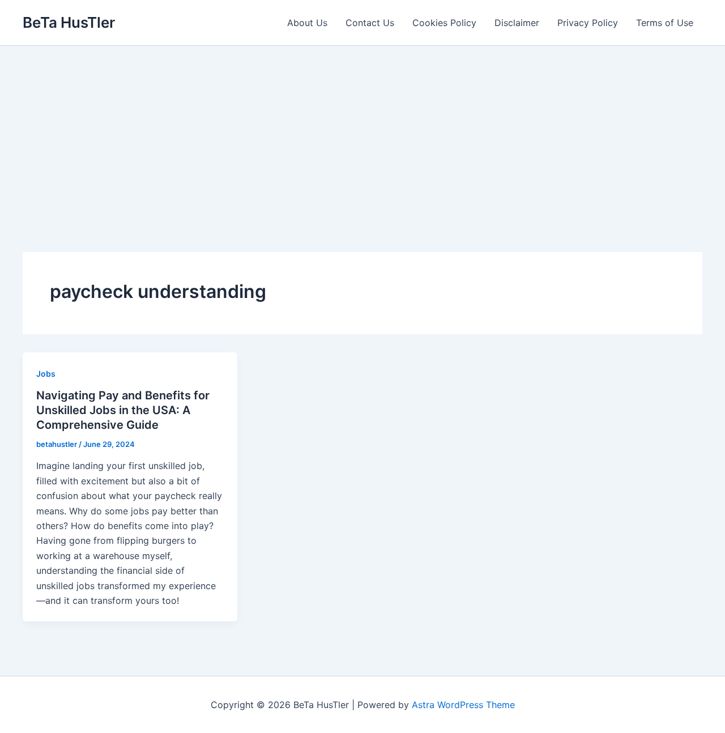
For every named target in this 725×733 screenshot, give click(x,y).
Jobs (46, 373)
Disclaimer (516, 22)
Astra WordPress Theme (463, 704)
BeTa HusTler (69, 22)
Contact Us (370, 22)
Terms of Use (664, 22)
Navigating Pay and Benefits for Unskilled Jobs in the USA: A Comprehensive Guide (123, 410)
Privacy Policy (587, 22)
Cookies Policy (444, 22)
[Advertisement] (362, 131)
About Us (307, 22)
